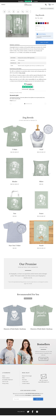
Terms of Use (5, 381)
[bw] (39, 23)
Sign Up (38, 399)
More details (22, 73)
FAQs (23, 377)
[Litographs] (28, 4)
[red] (45, 23)
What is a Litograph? (47, 8)
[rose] (48, 23)
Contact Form (25, 381)
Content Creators (26, 383)
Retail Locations (6, 377)
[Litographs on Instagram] (37, 411)
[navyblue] (41, 23)
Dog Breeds (40, 15)
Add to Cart (44, 42)
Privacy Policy (5, 383)
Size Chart (24, 379)
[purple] (43, 23)
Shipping (15, 68)
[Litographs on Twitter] (28, 411)
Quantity (38, 25)
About (3, 375)
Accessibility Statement (7, 379)
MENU (3, 4)
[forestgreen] (36, 23)
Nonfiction (28, 298)
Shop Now (43, 358)
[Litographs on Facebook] (32, 411)
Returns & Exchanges (27, 375)
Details (15, 44)
